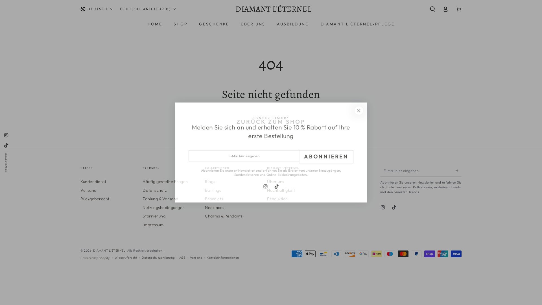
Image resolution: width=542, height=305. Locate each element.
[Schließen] (360, 110)
